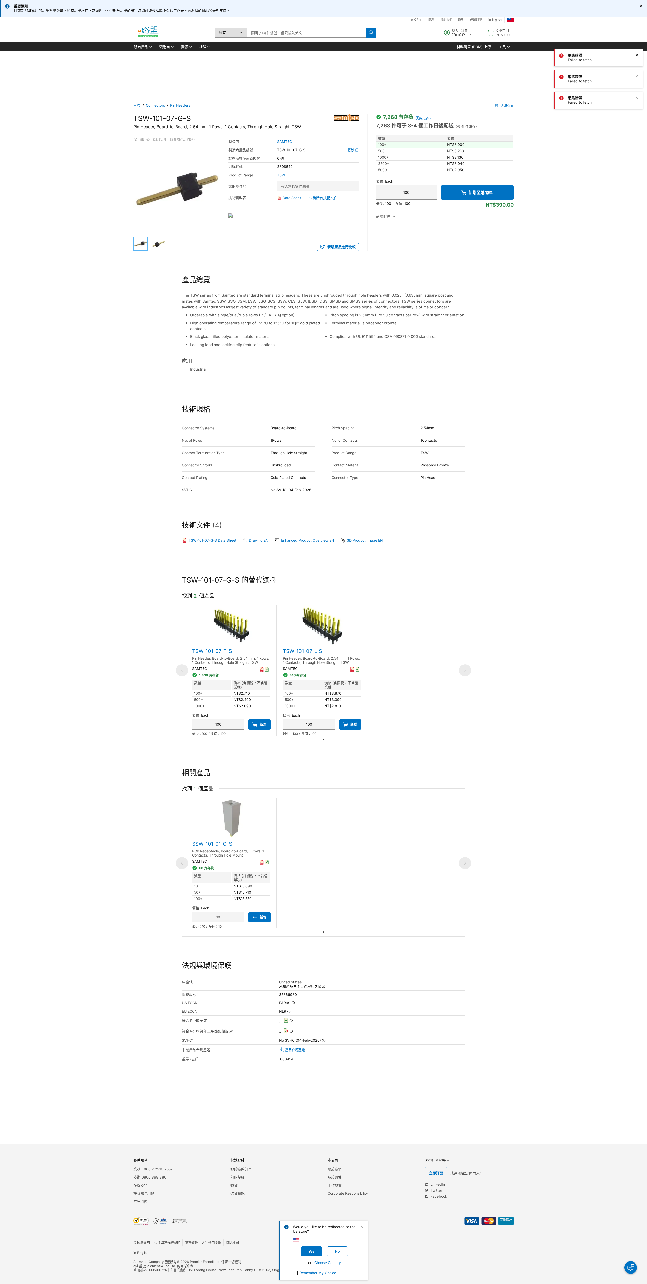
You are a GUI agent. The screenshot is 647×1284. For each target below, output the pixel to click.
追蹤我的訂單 (241, 1169)
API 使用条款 (211, 1242)
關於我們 (335, 1169)
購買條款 (191, 1242)
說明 (461, 20)
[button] (142, 46)
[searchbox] (306, 33)
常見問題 (140, 1201)
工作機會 (335, 1185)
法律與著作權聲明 (167, 1242)
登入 (455, 31)
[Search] (371, 33)
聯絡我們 (446, 20)
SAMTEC (284, 142)
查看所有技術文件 (323, 198)
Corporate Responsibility (348, 1193)
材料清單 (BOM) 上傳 (474, 47)
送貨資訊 (237, 1193)
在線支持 (140, 1185)
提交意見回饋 (144, 1193)
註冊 (464, 31)
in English (495, 20)
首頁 (137, 105)
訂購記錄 (237, 1177)
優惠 (431, 20)
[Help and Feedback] (630, 1267)
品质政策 (335, 1177)
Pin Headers (180, 105)
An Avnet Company (148, 1262)
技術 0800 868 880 (149, 1177)
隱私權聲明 (141, 1242)
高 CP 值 (416, 20)
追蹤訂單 (476, 20)
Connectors (155, 105)
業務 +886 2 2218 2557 (153, 1169)
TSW (281, 175)
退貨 (234, 1185)
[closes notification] (641, 6)
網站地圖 (232, 1242)
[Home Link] (147, 32)
